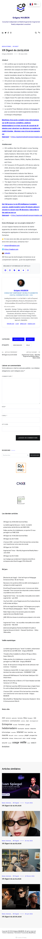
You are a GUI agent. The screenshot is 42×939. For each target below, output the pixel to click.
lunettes (30, 732)
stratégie (33, 738)
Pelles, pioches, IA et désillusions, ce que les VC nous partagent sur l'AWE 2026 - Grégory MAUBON (19, 660)
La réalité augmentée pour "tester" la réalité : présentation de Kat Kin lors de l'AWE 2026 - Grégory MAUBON (21, 650)
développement (34, 721)
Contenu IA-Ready (21, 937)
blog (25, 718)
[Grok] (28, 270)
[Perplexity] (10, 270)
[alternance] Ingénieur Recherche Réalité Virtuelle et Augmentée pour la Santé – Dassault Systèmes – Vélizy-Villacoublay (21, 630)
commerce (5, 721)
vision (28, 743)
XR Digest (16, 46)
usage (15, 742)
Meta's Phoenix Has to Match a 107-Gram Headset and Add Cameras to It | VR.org (21, 682)
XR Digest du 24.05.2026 (11, 843)
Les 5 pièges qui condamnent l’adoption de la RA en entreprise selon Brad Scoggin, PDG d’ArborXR (19, 560)
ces (35, 718)
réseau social (18, 738)
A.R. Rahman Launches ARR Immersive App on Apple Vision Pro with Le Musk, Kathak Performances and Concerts (21, 687)
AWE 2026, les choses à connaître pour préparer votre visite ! (21, 618)
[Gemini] (23, 270)
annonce (8, 718)
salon (24, 738)
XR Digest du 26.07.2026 (10, 539)
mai (35, 732)
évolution (5, 746)
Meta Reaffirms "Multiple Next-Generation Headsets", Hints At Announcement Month (21, 700)
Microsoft (11, 735)
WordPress (32, 933)
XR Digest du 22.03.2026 (9, 354)
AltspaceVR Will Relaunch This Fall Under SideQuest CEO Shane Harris (20, 676)
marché (5, 735)
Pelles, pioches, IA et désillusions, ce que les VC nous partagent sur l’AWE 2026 (19, 531)
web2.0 (33, 743)
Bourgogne (30, 718)
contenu (23, 721)
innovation (13, 732)
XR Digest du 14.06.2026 (11, 805)
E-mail (4, 415)
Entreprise (7, 724)
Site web (5, 424)
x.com (17, 323)
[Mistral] (19, 270)
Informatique (6, 732)
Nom (4, 406)
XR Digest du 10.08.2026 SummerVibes (15, 535)
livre (25, 732)
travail (9, 743)
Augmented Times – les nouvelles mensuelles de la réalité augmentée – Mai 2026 (21, 624)
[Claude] (14, 270)
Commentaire (7, 376)
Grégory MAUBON (21, 17)
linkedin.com (10, 323)
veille (28, 345)
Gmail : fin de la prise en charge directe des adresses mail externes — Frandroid (20, 666)
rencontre (5, 738)
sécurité (4, 743)
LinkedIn (7, 253)
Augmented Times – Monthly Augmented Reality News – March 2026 (31, 355)
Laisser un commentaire (28, 438)
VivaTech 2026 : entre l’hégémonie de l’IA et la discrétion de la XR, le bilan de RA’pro (21, 602)
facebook (15, 724)
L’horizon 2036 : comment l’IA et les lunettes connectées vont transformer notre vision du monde (20, 543)
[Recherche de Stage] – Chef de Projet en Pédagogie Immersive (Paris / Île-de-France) (19, 579)
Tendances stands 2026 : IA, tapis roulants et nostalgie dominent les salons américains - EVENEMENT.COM (20, 671)
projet (27, 735)
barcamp (20, 718)
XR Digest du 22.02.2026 (11, 878)
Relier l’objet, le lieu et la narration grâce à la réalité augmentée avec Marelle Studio (19, 613)
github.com (23, 323)
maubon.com (31, 323)
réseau (11, 738)
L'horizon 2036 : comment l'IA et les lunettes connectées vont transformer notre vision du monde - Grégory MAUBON (20, 694)
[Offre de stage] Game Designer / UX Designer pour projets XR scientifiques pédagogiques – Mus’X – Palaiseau (21, 607)
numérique (21, 735)
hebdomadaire (17, 345)
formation (21, 724)
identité (27, 728)
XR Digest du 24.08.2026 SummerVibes (15, 522)
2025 (3, 718)
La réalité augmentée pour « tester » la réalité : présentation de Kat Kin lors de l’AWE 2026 (17, 526)
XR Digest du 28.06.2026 (12, 916)
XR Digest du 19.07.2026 (10, 547)
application (14, 718)
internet (20, 732)
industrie (33, 728)
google (28, 724)
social (28, 738)
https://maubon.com (11, 249)
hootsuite (21, 728)
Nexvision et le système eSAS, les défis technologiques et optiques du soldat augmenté (21, 584)
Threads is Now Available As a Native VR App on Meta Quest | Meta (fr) (19, 655)
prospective (33, 735)
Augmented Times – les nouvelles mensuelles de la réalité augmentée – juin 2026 (21, 597)
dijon (27, 721)
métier (16, 735)
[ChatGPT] (5, 270)
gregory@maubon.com (12, 245)
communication (15, 721)
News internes (6, 46)
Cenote (9, 933)
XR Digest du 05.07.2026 (10, 556)
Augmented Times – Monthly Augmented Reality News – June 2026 (21, 551)
